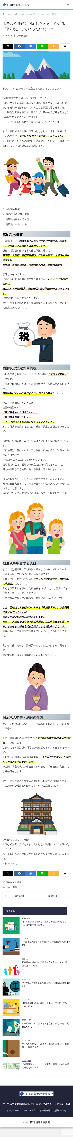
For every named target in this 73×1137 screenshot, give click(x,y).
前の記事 (19, 896)
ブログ (20, 35)
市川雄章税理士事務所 (38, 1122)
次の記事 (53, 896)
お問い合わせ (60, 1110)
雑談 (26, 35)
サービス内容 (29, 1110)
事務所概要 (45, 1110)
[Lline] (42, 46)
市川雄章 (17, 882)
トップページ (13, 1110)
